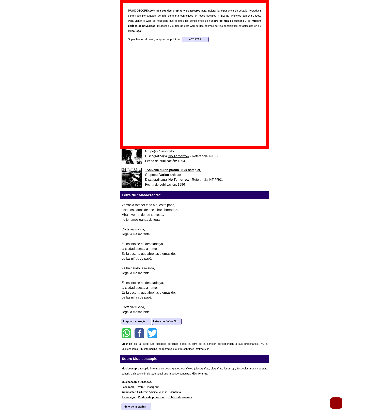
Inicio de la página (134, 406)
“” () (173, 170)
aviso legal (135, 30)
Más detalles (199, 373)
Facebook (139, 333)
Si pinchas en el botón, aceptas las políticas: (155, 39)
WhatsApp (126, 333)
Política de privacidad (151, 397)
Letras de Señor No (165, 321)
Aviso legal (129, 397)
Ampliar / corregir (134, 321)
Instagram (153, 386)
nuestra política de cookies (226, 20)
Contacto (175, 392)
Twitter (152, 333)
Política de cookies (180, 397)
